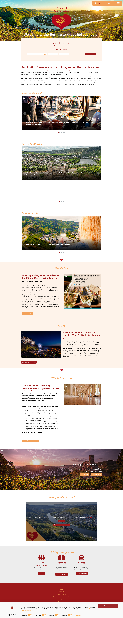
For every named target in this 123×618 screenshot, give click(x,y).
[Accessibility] (96, 3)
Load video (61, 521)
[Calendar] (105, 3)
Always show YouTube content (61, 524)
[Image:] (82, 291)
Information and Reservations (30, 440)
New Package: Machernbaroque (37, 385)
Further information (82, 573)
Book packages (85, 474)
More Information (27, 313)
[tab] (54, 43)
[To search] (114, 3)
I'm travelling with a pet (78, 54)
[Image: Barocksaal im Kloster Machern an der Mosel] (82, 394)
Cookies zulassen (108, 605)
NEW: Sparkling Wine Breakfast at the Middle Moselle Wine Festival (40, 276)
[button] (2, 2)
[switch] (44, 615)
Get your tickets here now (29, 362)
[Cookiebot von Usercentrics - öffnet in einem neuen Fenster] (12, 615)
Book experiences (96, 474)
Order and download (61, 574)
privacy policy (89, 517)
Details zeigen (78, 615)
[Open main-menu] (118, 3)
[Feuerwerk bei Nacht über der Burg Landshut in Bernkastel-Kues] (41, 344)
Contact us (41, 573)
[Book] (109, 3)
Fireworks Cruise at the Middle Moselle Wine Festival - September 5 (81, 335)
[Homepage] (100, 3)
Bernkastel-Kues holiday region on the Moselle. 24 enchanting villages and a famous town (52, 71)
